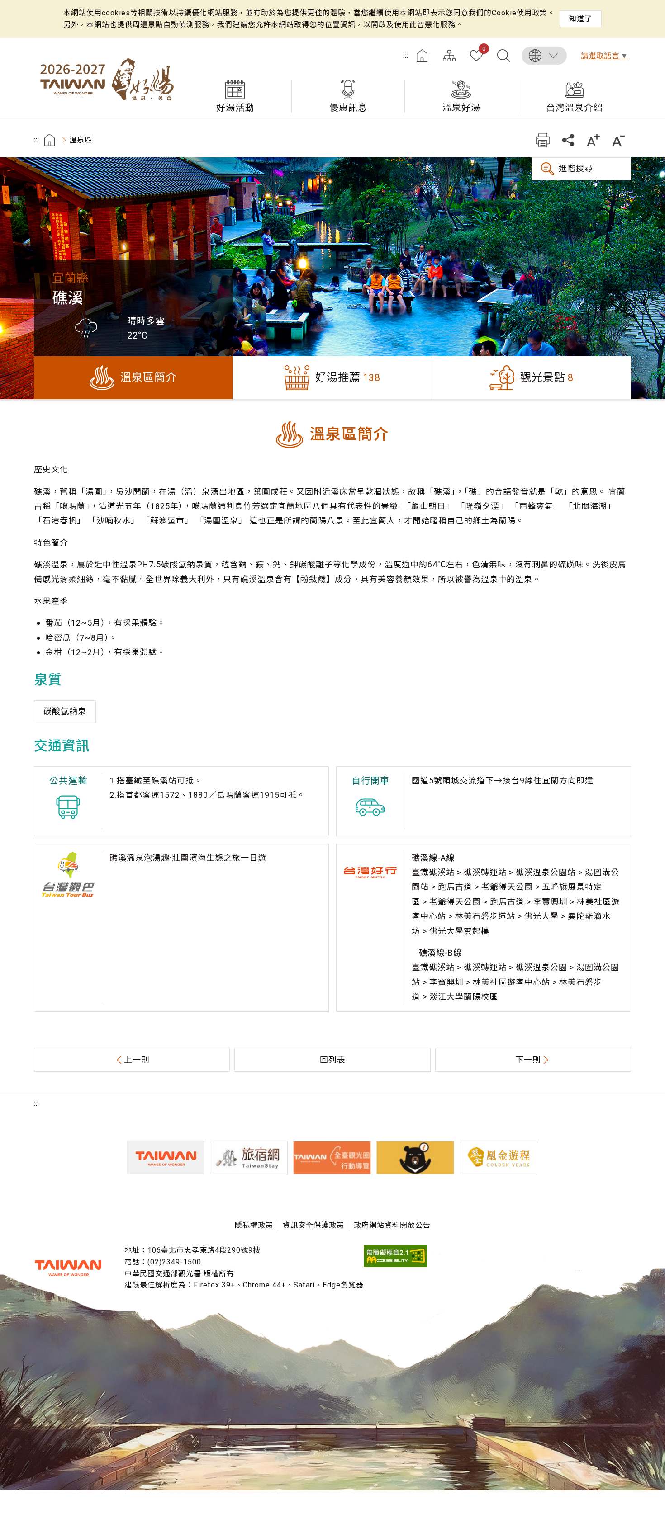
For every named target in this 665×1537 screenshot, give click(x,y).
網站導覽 (449, 56)
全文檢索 (503, 56)
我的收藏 (483, 49)
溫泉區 (80, 140)
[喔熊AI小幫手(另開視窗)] (415, 1157)
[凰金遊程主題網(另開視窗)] (498, 1157)
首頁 (422, 56)
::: (405, 55)
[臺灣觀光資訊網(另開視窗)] (165, 1157)
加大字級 (593, 140)
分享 (568, 140)
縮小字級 (618, 140)
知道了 (580, 18)
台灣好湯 (106, 78)
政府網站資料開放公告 (392, 1225)
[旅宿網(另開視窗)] (249, 1157)
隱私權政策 (254, 1225)
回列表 (333, 1060)
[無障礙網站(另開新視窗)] (395, 1264)
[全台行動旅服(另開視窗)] (332, 1157)
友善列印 (542, 140)
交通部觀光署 (68, 1268)
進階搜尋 (576, 168)
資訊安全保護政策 (313, 1225)
